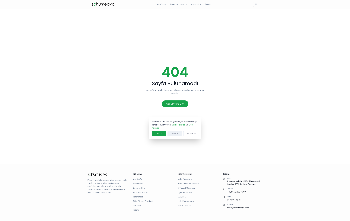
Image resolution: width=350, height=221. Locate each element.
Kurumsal (195, 4)
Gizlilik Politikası (179, 124)
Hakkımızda (138, 183)
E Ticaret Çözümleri (186, 188)
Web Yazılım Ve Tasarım (188, 183)
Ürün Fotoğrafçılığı (186, 201)
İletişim (208, 4)
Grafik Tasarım (184, 205)
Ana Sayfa (161, 4)
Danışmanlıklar (139, 188)
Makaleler (137, 205)
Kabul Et (159, 133)
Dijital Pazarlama (185, 192)
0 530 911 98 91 (233, 200)
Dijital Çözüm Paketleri (143, 201)
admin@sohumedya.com (238, 207)
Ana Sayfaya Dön (175, 103)
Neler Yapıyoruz (177, 4)
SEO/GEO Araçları (140, 192)
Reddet (175, 133)
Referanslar (138, 197)
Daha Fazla (191, 133)
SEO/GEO (182, 197)
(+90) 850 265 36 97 (236, 192)
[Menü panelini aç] (255, 4)
